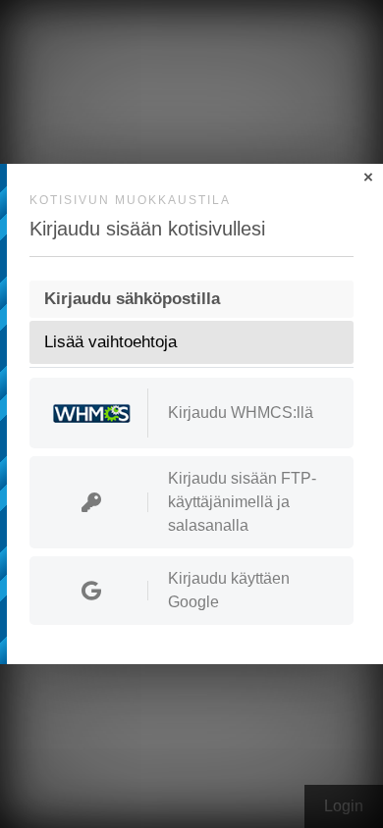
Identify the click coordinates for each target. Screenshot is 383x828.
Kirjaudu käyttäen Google (229, 590)
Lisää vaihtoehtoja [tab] (110, 342)
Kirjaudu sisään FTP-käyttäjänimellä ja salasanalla (242, 502)
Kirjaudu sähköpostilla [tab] (132, 298)
